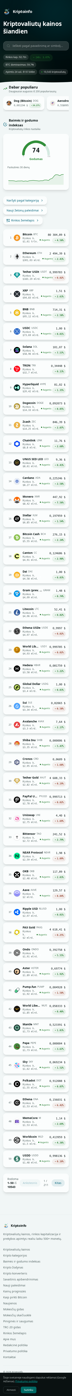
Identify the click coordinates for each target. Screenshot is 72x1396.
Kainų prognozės (14, 1291)
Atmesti (11, 1390)
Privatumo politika (15, 1351)
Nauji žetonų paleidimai (23, 210)
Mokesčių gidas (13, 1309)
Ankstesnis (30, 1183)
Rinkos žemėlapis (22, 220)
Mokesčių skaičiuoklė (17, 1315)
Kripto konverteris (15, 1273)
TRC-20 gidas (12, 1327)
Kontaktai (9, 1357)
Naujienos (10, 1303)
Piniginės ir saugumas (18, 1321)
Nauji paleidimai (14, 1285)
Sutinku (28, 1390)
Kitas (58, 1183)
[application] (36, 178)
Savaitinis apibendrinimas (20, 1279)
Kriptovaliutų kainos (16, 1249)
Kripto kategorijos (15, 1255)
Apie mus (9, 1339)
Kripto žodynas (13, 1267)
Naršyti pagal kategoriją (23, 200)
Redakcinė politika (15, 1345)
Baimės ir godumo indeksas (21, 1261)
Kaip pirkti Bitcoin (15, 1297)
